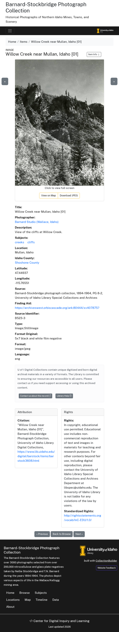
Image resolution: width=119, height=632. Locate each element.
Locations (13, 599)
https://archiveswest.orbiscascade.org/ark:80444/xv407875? (57, 307)
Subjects (41, 592)
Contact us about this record (34, 396)
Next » (79, 534)
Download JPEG (69, 195)
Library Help (63, 396)
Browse (24, 592)
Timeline (41, 599)
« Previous (42, 534)
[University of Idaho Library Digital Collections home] (98, 550)
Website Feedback (106, 568)
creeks (19, 242)
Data (55, 599)
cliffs (31, 242)
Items (23, 41)
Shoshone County (27, 262)
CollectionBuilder (106, 560)
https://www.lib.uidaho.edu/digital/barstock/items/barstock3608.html (36, 456)
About (10, 606)
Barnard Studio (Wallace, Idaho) (37, 222)
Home (12, 41)
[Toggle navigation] (10, 31)
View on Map (48, 195)
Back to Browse (62, 534)
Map (28, 599)
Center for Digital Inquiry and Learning (61, 621)
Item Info (93, 54)
